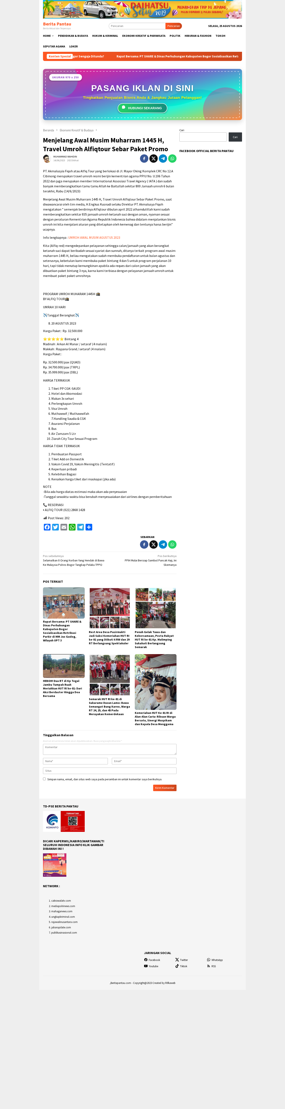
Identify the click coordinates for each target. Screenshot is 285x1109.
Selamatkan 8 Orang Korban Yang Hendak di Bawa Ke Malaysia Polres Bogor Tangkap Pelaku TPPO (73, 560)
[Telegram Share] (163, 158)
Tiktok (183, 966)
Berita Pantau (57, 24)
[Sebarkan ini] (144, 158)
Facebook (154, 960)
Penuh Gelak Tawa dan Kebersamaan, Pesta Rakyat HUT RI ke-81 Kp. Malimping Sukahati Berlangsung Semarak (154, 639)
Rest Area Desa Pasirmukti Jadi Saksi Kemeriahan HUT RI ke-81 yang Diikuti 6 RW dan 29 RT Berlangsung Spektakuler (109, 637)
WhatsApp (217, 960)
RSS (214, 966)
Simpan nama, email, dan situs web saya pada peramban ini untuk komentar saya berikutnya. (104, 779)
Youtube (153, 966)
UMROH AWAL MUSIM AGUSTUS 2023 (94, 237)
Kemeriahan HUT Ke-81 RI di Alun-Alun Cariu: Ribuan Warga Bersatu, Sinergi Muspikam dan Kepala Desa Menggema (155, 718)
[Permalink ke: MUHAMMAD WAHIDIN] (47, 158)
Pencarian (174, 26)
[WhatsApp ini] (172, 158)
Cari (181, 130)
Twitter (184, 960)
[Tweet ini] (153, 158)
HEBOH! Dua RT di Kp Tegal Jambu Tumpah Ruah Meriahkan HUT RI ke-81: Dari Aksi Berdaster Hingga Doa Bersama (62, 688)
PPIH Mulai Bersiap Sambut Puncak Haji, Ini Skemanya (151, 560)
